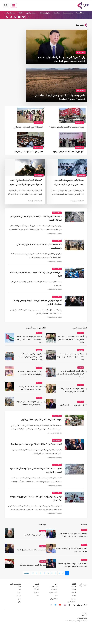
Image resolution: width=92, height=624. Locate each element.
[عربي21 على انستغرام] (15, 17)
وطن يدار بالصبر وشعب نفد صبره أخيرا (32, 565)
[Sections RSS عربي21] (78, 605)
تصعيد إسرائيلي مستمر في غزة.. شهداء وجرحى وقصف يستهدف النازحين (37, 302)
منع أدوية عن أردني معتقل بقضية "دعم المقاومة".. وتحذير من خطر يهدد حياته (70, 356)
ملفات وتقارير (31, 13)
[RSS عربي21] (7, 17)
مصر (19, 599)
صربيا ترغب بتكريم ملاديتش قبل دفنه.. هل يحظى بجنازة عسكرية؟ (69, 182)
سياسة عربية (68, 13)
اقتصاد (74, 593)
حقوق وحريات (45, 13)
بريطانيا (19, 596)
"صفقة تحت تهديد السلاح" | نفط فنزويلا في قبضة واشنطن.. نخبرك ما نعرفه (25, 183)
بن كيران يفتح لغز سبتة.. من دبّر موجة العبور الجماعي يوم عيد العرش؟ (29, 403)
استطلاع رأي (54, 599)
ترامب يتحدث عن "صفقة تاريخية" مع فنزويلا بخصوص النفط (36, 444)
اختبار (21, 13)
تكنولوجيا (36, 593)
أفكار (56, 596)
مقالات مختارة (53, 593)
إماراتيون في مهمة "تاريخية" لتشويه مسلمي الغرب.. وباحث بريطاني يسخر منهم (29, 339)
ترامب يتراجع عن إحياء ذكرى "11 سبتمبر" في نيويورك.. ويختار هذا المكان (36, 498)
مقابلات (56, 13)
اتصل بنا (84, 615)
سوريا (19, 593)
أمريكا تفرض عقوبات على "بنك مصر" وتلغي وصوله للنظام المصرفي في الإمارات (70, 339)
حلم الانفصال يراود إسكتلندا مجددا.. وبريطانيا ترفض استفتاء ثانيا (36, 274)
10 (32, 573)
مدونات (42, 525)
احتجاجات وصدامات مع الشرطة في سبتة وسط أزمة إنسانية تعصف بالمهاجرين (36, 470)
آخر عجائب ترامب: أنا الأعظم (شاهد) (71, 405)
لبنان (19, 602)
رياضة (74, 596)
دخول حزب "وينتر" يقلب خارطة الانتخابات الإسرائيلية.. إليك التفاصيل (28, 151)
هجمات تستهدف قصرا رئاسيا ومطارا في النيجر (41, 420)
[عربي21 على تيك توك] (11, 17)
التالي (26, 573)
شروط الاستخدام (82, 618)
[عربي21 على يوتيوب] (19, 17)
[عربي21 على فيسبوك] (28, 17)
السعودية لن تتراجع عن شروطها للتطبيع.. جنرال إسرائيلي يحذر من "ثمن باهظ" (72, 535)
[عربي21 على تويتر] (23, 17)
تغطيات (73, 589)
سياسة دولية (10, 13)
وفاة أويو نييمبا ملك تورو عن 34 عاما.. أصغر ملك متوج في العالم (70, 390)
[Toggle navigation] (14, 5)
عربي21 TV (35, 586)
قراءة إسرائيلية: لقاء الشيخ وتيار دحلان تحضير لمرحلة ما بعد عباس (71, 550)
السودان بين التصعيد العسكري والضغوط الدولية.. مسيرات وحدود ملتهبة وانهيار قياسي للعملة (26, 127)
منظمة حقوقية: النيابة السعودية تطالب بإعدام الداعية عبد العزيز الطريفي (28, 373)
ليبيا (20, 589)
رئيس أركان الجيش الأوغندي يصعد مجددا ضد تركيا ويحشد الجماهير (30, 388)
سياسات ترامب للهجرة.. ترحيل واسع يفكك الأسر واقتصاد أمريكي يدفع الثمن (72, 565)
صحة (37, 596)
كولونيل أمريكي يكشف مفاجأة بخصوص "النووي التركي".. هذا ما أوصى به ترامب (30, 356)
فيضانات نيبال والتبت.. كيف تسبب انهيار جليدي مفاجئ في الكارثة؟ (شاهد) (36, 218)
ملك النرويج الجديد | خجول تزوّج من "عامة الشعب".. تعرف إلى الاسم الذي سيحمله (70, 374)
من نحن (85, 613)
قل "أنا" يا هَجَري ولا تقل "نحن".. (34, 535)
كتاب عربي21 (54, 586)
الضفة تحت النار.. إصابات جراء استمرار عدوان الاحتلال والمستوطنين (39, 246)
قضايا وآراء (54, 589)
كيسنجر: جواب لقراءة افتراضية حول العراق (31, 550)
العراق (19, 586)
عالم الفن (36, 589)
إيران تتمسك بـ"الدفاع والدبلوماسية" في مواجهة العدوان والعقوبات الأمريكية (66, 127)
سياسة (80, 12)
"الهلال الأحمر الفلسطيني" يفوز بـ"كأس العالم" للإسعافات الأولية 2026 (68, 151)
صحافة (84, 525)
